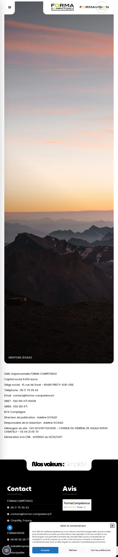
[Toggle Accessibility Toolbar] (6, 550)
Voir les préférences (100, 550)
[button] (112, 525)
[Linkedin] (9, 527)
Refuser (73, 550)
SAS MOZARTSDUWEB (43, 428)
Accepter (45, 550)
